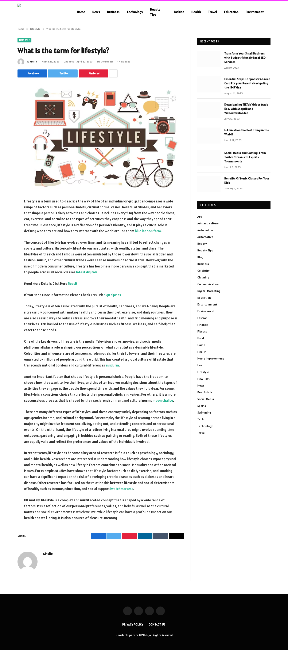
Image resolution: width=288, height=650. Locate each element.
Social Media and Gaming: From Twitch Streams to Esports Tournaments (245, 157)
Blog (200, 257)
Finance (202, 325)
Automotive (205, 237)
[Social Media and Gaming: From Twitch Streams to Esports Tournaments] (209, 158)
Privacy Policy (132, 624)
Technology (135, 12)
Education (231, 12)
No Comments (105, 61)
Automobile (205, 230)
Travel (212, 12)
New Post (203, 379)
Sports (201, 406)
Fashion (179, 12)
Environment (255, 12)
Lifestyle (24, 40)
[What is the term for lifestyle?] (100, 137)
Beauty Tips (155, 11)
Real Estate (205, 392)
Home (81, 12)
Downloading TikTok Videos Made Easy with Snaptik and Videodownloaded (246, 109)
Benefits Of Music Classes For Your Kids (246, 180)
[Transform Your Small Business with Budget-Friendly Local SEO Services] (209, 59)
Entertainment (207, 304)
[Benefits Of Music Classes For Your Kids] (209, 184)
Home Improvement (210, 358)
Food (200, 338)
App (199, 216)
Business (113, 12)
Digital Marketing (209, 291)
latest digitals (86, 272)
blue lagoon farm (148, 231)
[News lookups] (41, 11)
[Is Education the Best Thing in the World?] (209, 136)
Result (72, 283)
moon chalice (163, 400)
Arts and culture (208, 223)
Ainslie (34, 61)
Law (199, 365)
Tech (200, 419)
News (96, 12)
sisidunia (112, 365)
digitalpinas (112, 295)
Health (196, 12)
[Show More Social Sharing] (113, 73)
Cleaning (203, 277)
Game (201, 345)
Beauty (202, 244)
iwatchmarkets (121, 488)
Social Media (205, 399)
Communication (208, 284)
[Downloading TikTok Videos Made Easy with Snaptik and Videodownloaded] (209, 110)
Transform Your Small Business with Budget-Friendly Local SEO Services (245, 58)
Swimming (204, 412)
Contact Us (157, 624)
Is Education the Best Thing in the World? (246, 132)
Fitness (202, 331)
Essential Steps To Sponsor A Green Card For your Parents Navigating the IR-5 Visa (247, 83)
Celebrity (203, 271)
